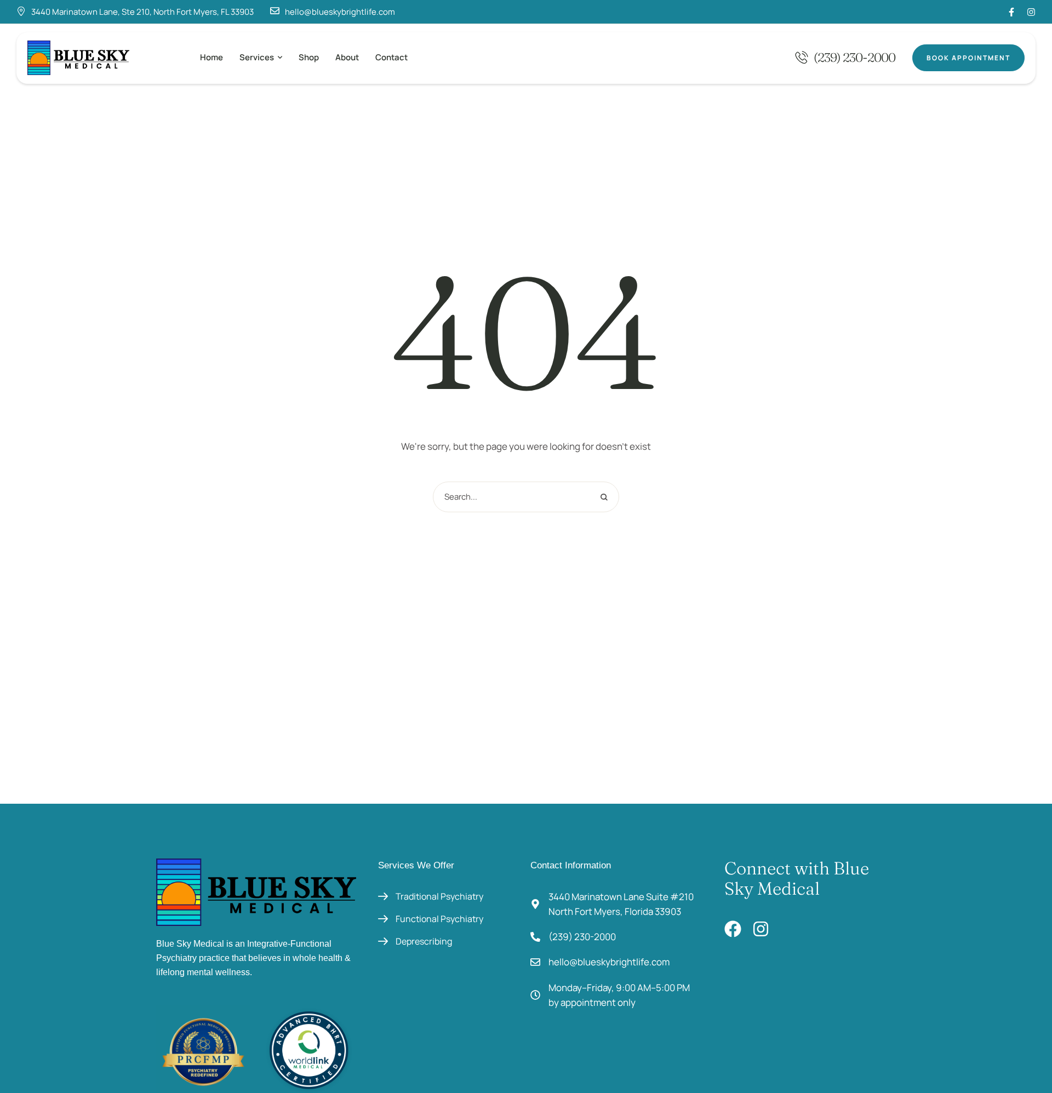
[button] (280, 57)
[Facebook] (732, 928)
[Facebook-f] (1011, 12)
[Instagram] (1031, 12)
